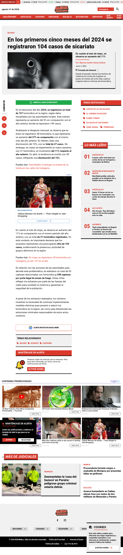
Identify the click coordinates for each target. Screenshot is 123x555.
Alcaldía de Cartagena (97, 123)
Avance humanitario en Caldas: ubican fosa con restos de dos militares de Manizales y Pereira (99, 494)
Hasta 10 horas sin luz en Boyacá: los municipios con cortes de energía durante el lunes (103, 195)
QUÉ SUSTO (109, 16)
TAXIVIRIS (39, 17)
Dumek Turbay (93, 118)
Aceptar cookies (102, 548)
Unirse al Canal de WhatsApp (45, 102)
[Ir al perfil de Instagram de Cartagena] (65, 520)
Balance (23, 343)
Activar (9, 440)
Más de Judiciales (21, 457)
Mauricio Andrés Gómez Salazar (93, 63)
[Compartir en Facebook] (4, 118)
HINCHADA (54, 17)
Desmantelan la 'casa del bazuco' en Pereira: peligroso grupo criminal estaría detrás (60, 482)
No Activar (26, 440)
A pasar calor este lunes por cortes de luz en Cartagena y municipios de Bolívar (103, 160)
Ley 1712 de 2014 (71, 544)
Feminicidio (109, 127)
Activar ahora (35, 369)
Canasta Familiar (8, 2)
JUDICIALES (25, 17)
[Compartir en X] (4, 125)
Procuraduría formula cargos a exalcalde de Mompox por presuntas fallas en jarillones (102, 471)
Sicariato (35, 343)
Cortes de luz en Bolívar (98, 109)
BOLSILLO (67, 17)
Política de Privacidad (57, 540)
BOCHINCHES (82, 17)
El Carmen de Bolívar (96, 114)
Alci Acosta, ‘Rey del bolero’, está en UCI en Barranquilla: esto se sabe (103, 213)
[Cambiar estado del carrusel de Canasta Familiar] (18, 2)
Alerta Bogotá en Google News (46, 328)
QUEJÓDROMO (9, 17)
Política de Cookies (103, 542)
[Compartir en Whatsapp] (4, 132)
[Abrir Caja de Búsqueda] (117, 9)
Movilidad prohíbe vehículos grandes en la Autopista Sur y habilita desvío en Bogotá (104, 178)
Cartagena (47, 343)
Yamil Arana (92, 127)
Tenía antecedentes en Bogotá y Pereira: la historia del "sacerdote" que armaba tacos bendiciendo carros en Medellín (104, 230)
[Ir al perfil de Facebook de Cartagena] (57, 520)
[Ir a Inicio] (61, 9)
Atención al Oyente (76, 540)
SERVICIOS (97, 17)
